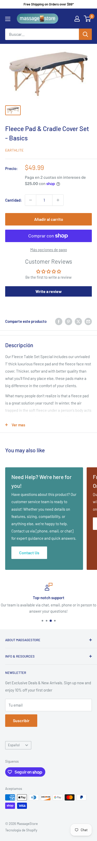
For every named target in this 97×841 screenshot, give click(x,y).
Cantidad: (13, 200)
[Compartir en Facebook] (58, 321)
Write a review (48, 291)
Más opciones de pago (48, 249)
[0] (87, 19)
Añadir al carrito (48, 219)
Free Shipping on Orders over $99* (49, 4)
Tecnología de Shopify (21, 830)
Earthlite (14, 150)
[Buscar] (85, 34)
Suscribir (21, 720)
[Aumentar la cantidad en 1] (58, 200)
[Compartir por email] (88, 321)
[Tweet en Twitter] (78, 321)
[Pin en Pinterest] (68, 321)
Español (14, 745)
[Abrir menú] (7, 19)
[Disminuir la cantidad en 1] (30, 200)
